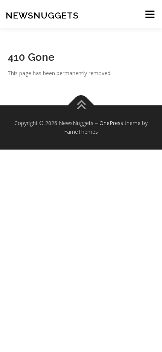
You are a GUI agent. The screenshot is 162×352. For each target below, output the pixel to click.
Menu (149, 14)
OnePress (111, 123)
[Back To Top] (81, 105)
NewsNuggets (42, 15)
